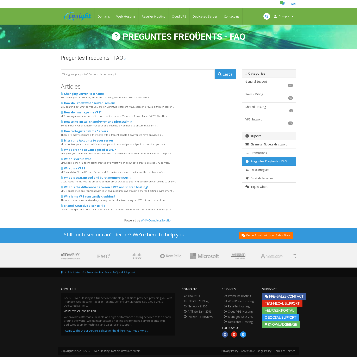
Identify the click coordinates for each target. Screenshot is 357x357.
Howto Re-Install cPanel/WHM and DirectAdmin (97, 122)
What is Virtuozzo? (77, 159)
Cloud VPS (179, 16)
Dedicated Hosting (240, 322)
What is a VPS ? (74, 168)
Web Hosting (125, 16)
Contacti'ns (231, 16)
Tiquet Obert (258, 187)
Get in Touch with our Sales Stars (268, 235)
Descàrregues (259, 170)
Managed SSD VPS (240, 317)
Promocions (258, 153)
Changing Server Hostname (83, 94)
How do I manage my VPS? (82, 112)
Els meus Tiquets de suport (268, 144)
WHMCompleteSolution (156, 220)
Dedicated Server (205, 16)
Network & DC (197, 306)
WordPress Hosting (240, 301)
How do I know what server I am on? (89, 103)
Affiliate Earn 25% (199, 311)
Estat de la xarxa (261, 178)
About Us (193, 296)
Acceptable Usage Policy (256, 351)
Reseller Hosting (153, 16)
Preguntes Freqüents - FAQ (268, 161)
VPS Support (128, 272)
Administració (76, 272)
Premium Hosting (239, 296)
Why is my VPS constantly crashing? (89, 196)
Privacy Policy (229, 351)
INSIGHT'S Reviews (200, 317)
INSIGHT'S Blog (197, 301)
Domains (104, 16)
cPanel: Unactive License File (84, 206)
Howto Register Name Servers (85, 131)
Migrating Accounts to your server (88, 140)
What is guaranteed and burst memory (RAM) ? (97, 178)
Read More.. (140, 330)
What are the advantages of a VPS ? (89, 150)
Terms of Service (284, 351)
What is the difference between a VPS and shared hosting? (106, 187)
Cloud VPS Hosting (240, 311)
